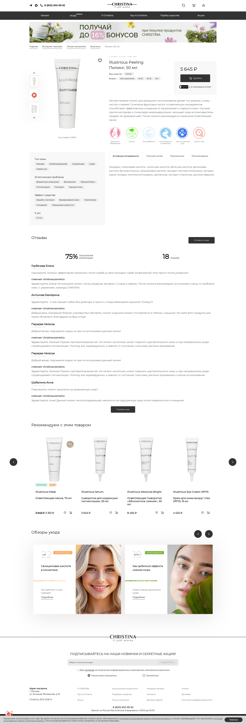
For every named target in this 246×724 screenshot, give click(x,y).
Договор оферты (155, 700)
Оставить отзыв (201, 240)
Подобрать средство (122, 694)
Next (34, 117)
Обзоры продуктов (62, 553)
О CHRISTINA (83, 689)
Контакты (151, 694)
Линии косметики (120, 700)
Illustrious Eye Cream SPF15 (190, 491)
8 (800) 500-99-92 (123, 707)
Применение (177, 156)
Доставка (186, 694)
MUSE (76, 15)
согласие (89, 670)
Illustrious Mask (45, 491)
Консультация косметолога (125, 689)
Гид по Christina (138, 15)
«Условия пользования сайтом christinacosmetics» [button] (145, 718)
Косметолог (152, 675)
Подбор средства (169, 15)
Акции (200, 15)
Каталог (45, 15)
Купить (197, 78)
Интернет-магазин (155, 689)
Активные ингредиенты (126, 156)
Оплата (185, 689)
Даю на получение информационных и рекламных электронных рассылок (125, 670)
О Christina (107, 15)
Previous (34, 72)
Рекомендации (200, 156)
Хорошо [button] (233, 719)
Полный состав (154, 156)
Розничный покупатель (104, 675)
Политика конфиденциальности (197, 700)
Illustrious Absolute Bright (144, 491)
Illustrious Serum (92, 491)
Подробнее (47, 597)
